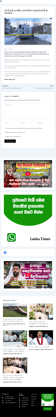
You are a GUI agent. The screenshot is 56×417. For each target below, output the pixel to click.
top (24, 323)
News (21, 323)
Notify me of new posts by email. (13, 136)
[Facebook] (5, 252)
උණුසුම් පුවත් (8, 323)
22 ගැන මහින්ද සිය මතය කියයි (39, 347)
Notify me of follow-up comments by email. (15, 132)
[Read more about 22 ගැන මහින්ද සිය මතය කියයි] (41, 337)
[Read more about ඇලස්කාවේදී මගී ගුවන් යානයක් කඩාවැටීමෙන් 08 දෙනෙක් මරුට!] (15, 310)
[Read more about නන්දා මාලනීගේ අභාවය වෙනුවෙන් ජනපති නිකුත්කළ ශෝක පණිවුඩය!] (15, 338)
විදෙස (4, 323)
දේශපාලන (31, 349)
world (4, 325)
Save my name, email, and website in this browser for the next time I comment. (24, 128)
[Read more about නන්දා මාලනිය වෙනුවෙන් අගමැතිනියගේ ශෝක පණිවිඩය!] (41, 311)
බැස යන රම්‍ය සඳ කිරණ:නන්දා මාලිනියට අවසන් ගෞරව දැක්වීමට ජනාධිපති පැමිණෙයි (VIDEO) (13, 377)
